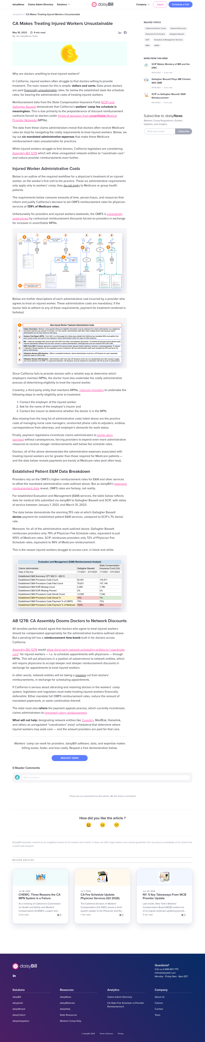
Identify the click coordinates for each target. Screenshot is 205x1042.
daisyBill (16, 997)
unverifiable (97, 116)
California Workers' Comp (156, 28)
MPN (147, 45)
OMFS (156, 45)
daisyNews (18, 4)
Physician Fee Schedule (155, 34)
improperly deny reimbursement (66, 713)
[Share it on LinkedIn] (120, 32)
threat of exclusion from (73, 116)
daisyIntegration (20, 1021)
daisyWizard (18, 1009)
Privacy (121, 1034)
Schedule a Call (180, 4)
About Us (159, 997)
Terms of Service (106, 1034)
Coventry (88, 720)
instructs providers (91, 390)
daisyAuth (17, 1003)
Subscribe (183, 131)
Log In (160, 4)
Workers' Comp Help (70, 1021)
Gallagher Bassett (177, 34)
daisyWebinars (67, 1003)
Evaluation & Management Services (168, 40)
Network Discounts (178, 28)
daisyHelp (65, 1009)
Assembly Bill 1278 (24, 153)
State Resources (68, 1015)
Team (157, 1015)
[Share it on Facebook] (125, 32)
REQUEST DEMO (70, 758)
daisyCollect (18, 1015)
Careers (159, 1003)
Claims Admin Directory (40, 4)
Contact (159, 1009)
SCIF (147, 40)
